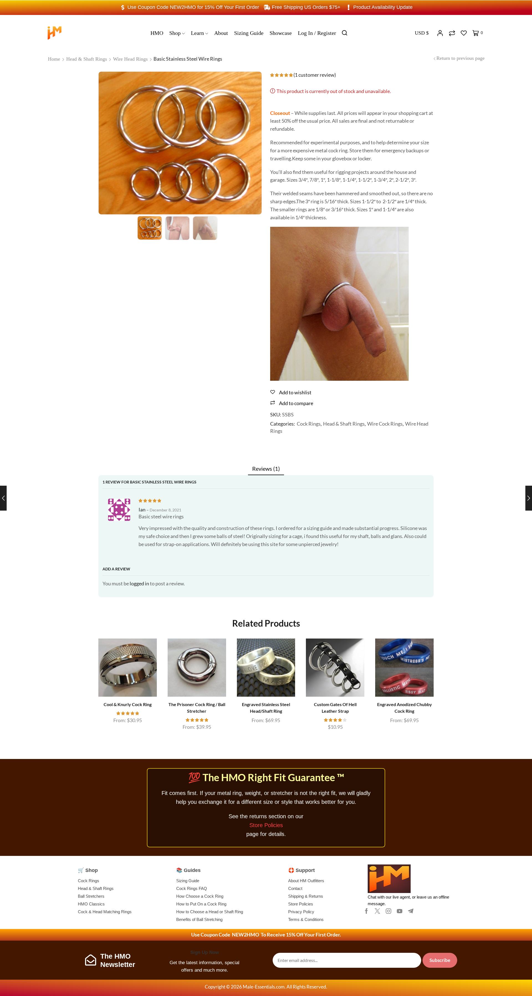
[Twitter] (377, 911)
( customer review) (314, 75)
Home (54, 59)
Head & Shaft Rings (86, 59)
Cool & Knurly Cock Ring (128, 704)
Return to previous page (460, 58)
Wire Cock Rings (385, 424)
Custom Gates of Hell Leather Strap (335, 708)
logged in (139, 583)
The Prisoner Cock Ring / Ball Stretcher (196, 708)
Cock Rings (309, 424)
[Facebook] (366, 911)
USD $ (422, 33)
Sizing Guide (249, 33)
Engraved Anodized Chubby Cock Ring (404, 708)
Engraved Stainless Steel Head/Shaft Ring (266, 708)
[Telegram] (410, 911)
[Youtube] (399, 911)
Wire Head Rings (130, 59)
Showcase (281, 33)
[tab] (266, 468)
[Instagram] (388, 911)
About (221, 33)
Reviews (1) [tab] (266, 468)
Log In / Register (317, 33)
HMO (156, 33)
